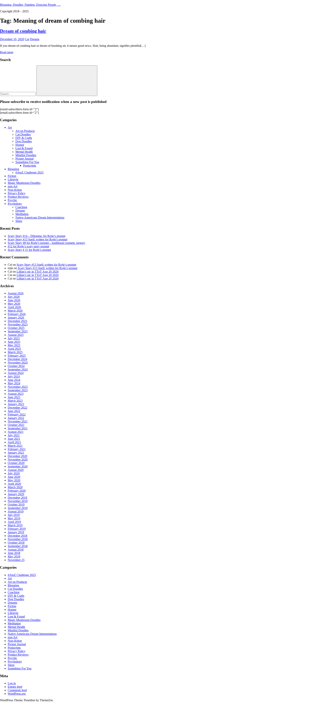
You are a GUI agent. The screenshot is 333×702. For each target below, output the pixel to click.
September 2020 (18, 466)
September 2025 (18, 331)
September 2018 (18, 546)
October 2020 (16, 463)
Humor (19, 144)
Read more (6, 52)
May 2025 (14, 345)
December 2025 (17, 321)
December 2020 (17, 456)
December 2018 (17, 535)
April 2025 (14, 348)
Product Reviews (18, 196)
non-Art (12, 186)
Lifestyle (13, 179)
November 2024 (18, 362)
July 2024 (14, 376)
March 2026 (15, 310)
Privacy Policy (16, 193)
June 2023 (14, 397)
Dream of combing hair (23, 30)
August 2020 (16, 470)
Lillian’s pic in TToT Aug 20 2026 (38, 271)
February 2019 (17, 528)
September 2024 (18, 369)
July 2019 (14, 515)
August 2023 (16, 393)
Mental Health (24, 151)
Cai (27, 39)
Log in (12, 683)
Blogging (13, 169)
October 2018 (16, 542)
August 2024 (16, 373)
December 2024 (17, 359)
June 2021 (14, 438)
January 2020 (16, 494)
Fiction (12, 176)
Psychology (15, 203)
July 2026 (14, 296)
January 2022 (16, 418)
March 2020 (15, 487)
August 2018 (16, 549)
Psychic (12, 200)
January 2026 (16, 317)
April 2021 (14, 442)
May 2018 (14, 556)
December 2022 (17, 407)
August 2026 (16, 293)
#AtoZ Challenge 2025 (29, 172)
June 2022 (14, 411)
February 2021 (17, 449)
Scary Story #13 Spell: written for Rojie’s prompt (37, 239)
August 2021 (16, 431)
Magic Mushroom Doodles (24, 182)
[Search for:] (18, 93)
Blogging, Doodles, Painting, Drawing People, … (30, 4)
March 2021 (15, 445)
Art (10, 127)
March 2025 (15, 352)
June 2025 (14, 341)
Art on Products (25, 131)
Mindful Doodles (25, 155)
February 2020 (17, 490)
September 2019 (18, 508)
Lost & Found (24, 148)
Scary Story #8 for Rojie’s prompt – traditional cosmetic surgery (46, 243)
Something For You (27, 162)
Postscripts (29, 165)
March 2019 (15, 525)
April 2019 (14, 521)
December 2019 (17, 497)
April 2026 (14, 307)
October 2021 (16, 425)
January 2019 (16, 532)
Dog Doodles (23, 141)
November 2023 (18, 386)
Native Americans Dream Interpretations (39, 217)
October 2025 (16, 328)
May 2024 (14, 383)
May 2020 (14, 480)
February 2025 (17, 355)
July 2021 (14, 435)
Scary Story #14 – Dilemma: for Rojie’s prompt (36, 236)
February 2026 (17, 314)
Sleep (18, 221)
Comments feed (17, 690)
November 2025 (18, 324)
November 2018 (18, 539)
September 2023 (18, 390)
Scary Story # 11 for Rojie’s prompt (29, 249)
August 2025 (16, 334)
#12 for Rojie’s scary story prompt (28, 246)
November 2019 (18, 501)
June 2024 (14, 379)
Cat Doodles (23, 134)
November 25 (16, 560)
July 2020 (14, 473)
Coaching (21, 207)
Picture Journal (24, 158)
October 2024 (16, 366)
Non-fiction (15, 189)
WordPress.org (17, 693)
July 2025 (14, 338)
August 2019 (16, 511)
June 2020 (14, 476)
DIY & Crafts (23, 137)
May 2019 (14, 518)
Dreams (34, 39)
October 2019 (16, 504)
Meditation (22, 214)
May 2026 (14, 303)
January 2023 (16, 404)
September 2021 (18, 428)
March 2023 (15, 400)
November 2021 (18, 421)
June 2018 (14, 553)
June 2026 (14, 300)
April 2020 (14, 483)
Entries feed (15, 686)
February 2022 (17, 414)
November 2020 (18, 459)
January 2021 (16, 452)
